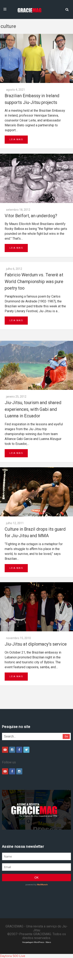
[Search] (67, 9)
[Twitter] (26, 750)
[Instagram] (12, 750)
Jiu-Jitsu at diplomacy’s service (36, 644)
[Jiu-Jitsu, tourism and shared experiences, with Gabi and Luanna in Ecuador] (36, 365)
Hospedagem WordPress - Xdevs (36, 942)
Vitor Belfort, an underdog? (31, 215)
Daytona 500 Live (12, 956)
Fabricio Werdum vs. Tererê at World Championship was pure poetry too (34, 281)
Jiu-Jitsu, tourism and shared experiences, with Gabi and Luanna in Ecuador (33, 409)
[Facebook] (19, 750)
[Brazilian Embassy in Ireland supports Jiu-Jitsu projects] (36, 58)
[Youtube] (5, 750)
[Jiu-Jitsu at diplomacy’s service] (36, 606)
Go (66, 736)
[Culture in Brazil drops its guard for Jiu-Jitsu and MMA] (36, 491)
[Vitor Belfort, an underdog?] (36, 178)
